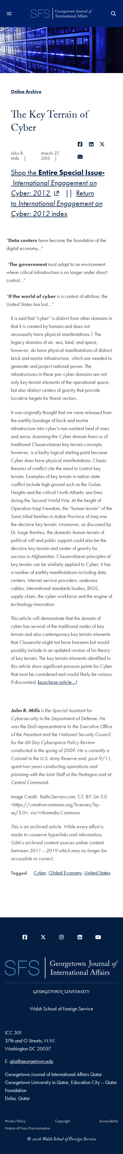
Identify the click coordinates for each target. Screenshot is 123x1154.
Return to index (56, 203)
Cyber (40, 872)
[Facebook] (80, 144)
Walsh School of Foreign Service (61, 1008)
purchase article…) (58, 682)
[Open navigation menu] (9, 13)
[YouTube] (98, 937)
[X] (102, 144)
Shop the (58, 183)
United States (97, 872)
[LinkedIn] (91, 144)
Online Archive (26, 91)
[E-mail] (80, 157)
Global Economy (65, 872)
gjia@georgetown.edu (31, 1061)
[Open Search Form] (113, 13)
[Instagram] (61, 937)
